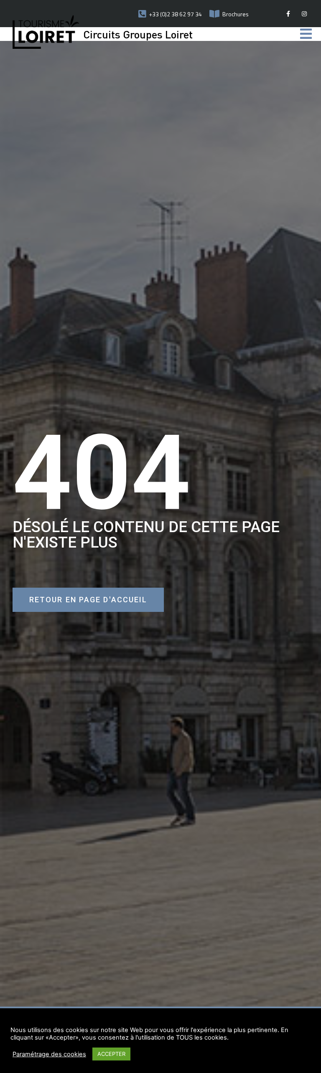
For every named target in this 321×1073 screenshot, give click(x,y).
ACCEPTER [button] (111, 1053)
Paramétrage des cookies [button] (49, 1054)
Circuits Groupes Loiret (138, 34)
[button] (88, 600)
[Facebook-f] (288, 13)
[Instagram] (304, 13)
